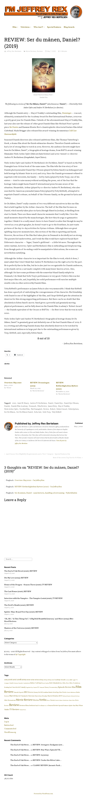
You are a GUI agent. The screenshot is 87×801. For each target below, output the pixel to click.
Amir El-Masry (23, 403)
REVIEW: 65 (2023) (40, 755)
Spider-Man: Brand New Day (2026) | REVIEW (23, 612)
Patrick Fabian (58, 700)
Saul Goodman (39, 706)
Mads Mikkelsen (71, 692)
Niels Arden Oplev (11, 409)
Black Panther (45, 683)
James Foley (52, 406)
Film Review (42, 406)
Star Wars (79, 705)
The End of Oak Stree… (20, 745)
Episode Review (65, 687)
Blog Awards (69, 27)
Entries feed (8, 725)
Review (46, 409)
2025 (49, 680)
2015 (6, 680)
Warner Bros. (22, 710)
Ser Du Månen (9, 412)
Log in (6, 722)
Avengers (6, 683)
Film (15, 27)
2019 (24, 679)
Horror (31, 692)
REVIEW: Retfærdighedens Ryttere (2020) (67, 386)
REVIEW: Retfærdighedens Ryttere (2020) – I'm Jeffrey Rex (38, 487)
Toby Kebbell (56, 412)
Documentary (53, 687)
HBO (26, 692)
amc (70, 680)
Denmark (32, 406)
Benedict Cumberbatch (24, 683)
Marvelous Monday (41, 696)
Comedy (23, 687)
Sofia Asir (37, 412)
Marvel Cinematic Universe (25, 696)
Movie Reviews (31, 51)
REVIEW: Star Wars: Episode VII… (47, 750)
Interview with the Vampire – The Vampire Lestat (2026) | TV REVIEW (33, 598)
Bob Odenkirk (54, 683)
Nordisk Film (24, 409)
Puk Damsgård (36, 409)
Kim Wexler (63, 692)
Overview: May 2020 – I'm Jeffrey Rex (29, 480)
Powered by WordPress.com (43, 794)
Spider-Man (72, 705)
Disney (47, 687)
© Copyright (20, 654)
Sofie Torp (47, 412)
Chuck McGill (16, 687)
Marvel (12, 696)
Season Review (53, 706)
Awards (11, 683)
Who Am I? (38, 27)
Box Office (63, 683)
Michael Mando (67, 696)
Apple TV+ (75, 680)
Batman (16, 683)
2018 (19, 679)
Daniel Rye (58, 403)
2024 (45, 680)
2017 (15, 679)
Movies (36, 700)
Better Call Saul (36, 683)
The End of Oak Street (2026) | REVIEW (20, 571)
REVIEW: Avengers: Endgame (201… (48, 745)
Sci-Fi (46, 705)
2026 (52, 680)
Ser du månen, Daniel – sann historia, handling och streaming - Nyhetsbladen (46, 493)
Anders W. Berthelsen (38, 403)
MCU (60, 696)
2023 (41, 680)
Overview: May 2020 (12, 383)
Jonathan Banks (47, 692)
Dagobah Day (29, 687)
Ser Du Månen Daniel (24, 412)
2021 (32, 680)
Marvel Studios (53, 696)
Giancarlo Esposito (19, 692)
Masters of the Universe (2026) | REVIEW (21, 628)
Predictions (66, 700)
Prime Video (72, 700)
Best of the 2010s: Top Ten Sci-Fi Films (67, 457)
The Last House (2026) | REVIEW (17, 591)
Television (25, 27)
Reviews (40, 51)
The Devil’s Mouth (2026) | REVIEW (19, 605)
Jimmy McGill (38, 692)
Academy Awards (59, 680)
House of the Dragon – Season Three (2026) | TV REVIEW (28, 585)
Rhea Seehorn (30, 705)
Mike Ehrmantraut (10, 700)
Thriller (6, 710)
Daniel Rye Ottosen (71, 403)
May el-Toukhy (63, 406)
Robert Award (62, 409)
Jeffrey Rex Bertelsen (13, 51)
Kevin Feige (56, 692)
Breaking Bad (8, 687)
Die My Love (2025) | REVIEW (16, 578)
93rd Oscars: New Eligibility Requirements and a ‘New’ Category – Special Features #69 (38, 454)
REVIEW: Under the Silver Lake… (47, 760)
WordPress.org (10, 732)
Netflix (42, 700)
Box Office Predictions (73, 683)
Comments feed (10, 729)
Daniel (50, 403)
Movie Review (24, 700)
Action (67, 680)
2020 (14, 403)
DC (38, 687)
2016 (10, 679)
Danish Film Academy (19, 406)
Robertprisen (73, 409)
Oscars (52, 700)
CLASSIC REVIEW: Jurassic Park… (47, 765)
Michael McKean (75, 696)
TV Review (14, 709)
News (48, 700)
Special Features (54, 27)
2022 (37, 680)
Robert (52, 409)
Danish (7, 406)
